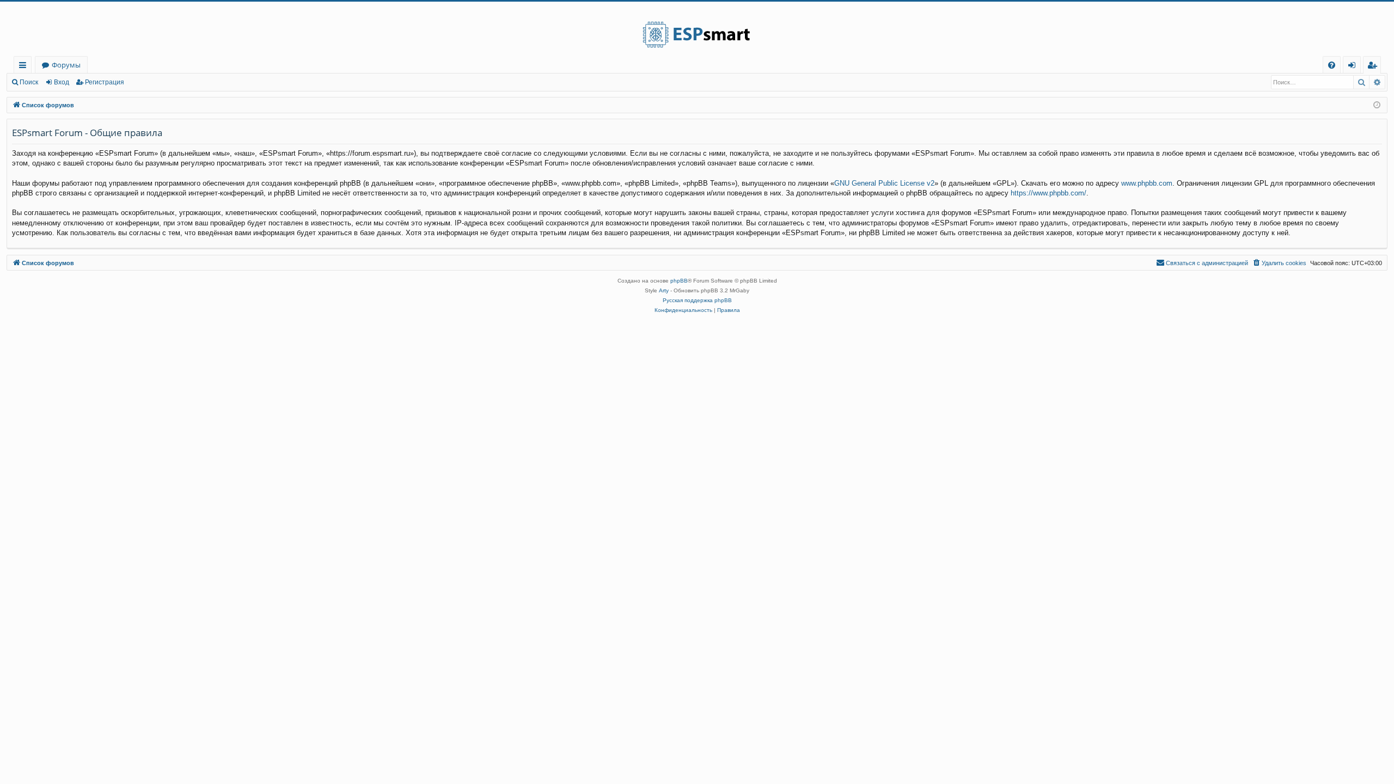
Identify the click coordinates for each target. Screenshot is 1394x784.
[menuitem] (1331, 65)
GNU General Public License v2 (884, 183)
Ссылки (25, 67)
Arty (664, 290)
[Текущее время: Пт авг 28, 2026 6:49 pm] (1376, 105)
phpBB (679, 281)
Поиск (29, 82)
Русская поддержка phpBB (697, 300)
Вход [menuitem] (1354, 67)
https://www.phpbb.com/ (1048, 193)
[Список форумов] (697, 29)
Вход (61, 82)
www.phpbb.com (1146, 183)
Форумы (66, 65)
